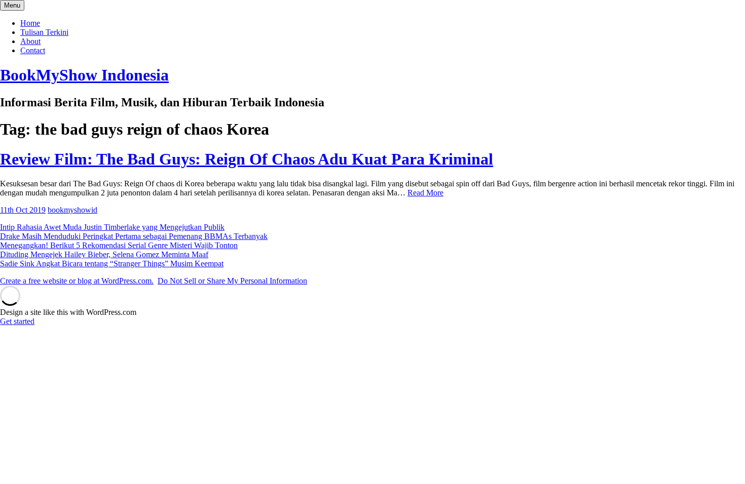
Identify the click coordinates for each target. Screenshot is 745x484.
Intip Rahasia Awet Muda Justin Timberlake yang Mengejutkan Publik (112, 227)
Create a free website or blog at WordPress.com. (77, 280)
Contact (32, 50)
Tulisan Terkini (44, 32)
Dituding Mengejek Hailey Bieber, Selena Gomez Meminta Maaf (104, 254)
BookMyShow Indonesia (84, 75)
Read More (425, 192)
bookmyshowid (72, 210)
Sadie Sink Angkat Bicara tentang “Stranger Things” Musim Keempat (112, 263)
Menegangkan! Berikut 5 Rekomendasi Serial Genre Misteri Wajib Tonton (119, 245)
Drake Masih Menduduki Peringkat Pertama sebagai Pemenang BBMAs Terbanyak (134, 236)
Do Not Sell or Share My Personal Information (232, 280)
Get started (17, 321)
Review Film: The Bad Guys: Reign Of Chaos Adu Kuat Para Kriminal (246, 159)
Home (30, 23)
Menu (12, 5)
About (30, 41)
